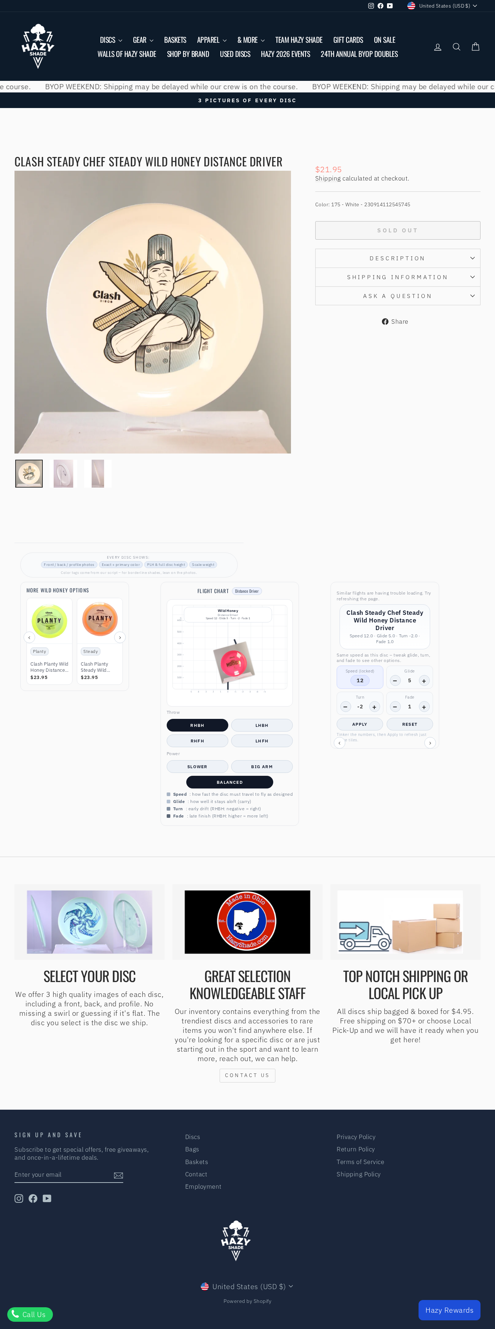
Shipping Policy (359, 1174)
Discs (108, 39)
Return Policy (356, 1149)
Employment (203, 1187)
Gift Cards (348, 39)
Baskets (175, 39)
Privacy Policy (356, 1137)
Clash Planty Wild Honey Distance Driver (49, 667)
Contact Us (247, 1075)
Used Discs (235, 53)
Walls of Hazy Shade (126, 53)
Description (398, 258)
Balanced (230, 782)
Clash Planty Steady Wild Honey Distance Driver (98, 667)
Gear (140, 39)
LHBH (262, 725)
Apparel (209, 39)
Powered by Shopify (247, 1301)
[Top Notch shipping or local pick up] (405, 922)
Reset (409, 724)
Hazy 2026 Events (285, 53)
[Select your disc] (89, 922)
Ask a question (397, 295)
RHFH (197, 741)
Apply (360, 724)
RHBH (197, 725)
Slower (197, 766)
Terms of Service (360, 1162)
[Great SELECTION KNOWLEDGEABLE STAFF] (247, 922)
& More (248, 39)
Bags (192, 1149)
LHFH (262, 741)
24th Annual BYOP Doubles (359, 53)
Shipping (328, 178)
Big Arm (262, 766)
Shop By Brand (188, 53)
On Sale (384, 39)
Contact (196, 1174)
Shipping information (398, 277)
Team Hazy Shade (299, 39)
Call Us (33, 1314)
